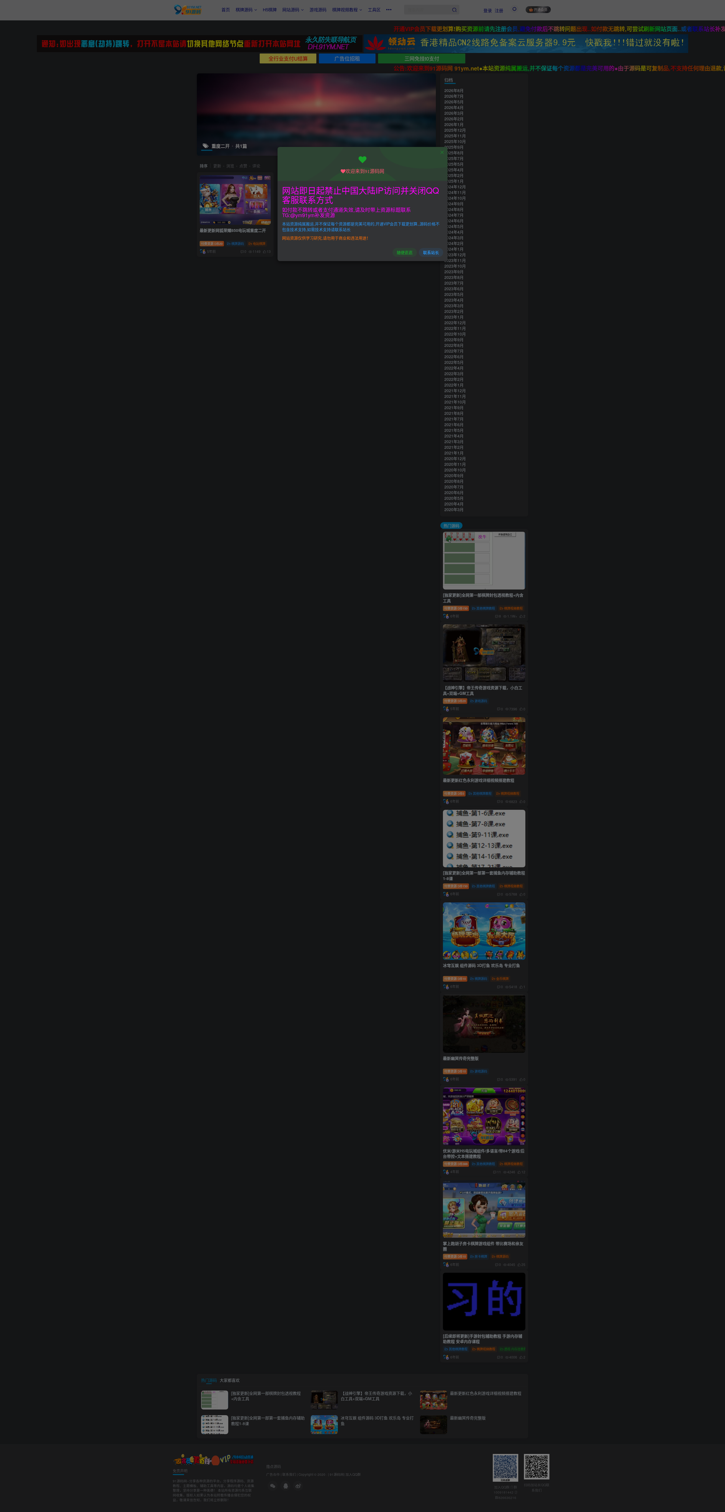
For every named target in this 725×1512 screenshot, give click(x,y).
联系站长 (431, 252)
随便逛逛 (405, 252)
